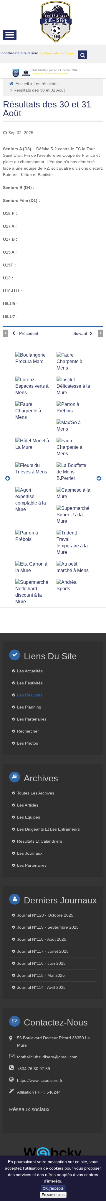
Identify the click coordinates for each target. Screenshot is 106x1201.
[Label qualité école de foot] (25, 73)
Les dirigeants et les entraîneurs (48, 829)
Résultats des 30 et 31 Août (47, 108)
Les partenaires (32, 719)
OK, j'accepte (53, 1187)
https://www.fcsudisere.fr (39, 1080)
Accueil (22, 83)
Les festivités (30, 683)
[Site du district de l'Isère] (15, 73)
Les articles (27, 805)
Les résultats (45, 83)
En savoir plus (53, 1195)
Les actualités (30, 671)
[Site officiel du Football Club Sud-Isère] (56, 21)
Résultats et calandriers (39, 841)
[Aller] (82, 54)
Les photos (27, 743)
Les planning (29, 707)
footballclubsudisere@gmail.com (47, 1057)
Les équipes (28, 817)
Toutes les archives (35, 793)
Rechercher (28, 731)
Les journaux (29, 853)
